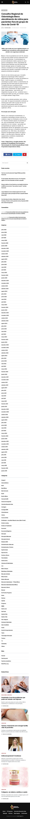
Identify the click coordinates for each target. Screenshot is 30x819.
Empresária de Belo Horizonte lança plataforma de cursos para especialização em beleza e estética (14, 219)
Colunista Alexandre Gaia (7, 504)
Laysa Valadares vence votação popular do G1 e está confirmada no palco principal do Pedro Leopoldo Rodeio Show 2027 (14, 193)
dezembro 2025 (5, 248)
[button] (2, 2)
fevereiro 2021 (4, 403)
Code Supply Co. (20, 816)
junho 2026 (4, 232)
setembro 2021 (4, 385)
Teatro (2, 632)
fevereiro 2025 (4, 275)
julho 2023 (3, 326)
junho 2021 (3, 393)
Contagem (3, 507)
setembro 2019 (4, 449)
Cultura (3, 515)
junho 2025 (4, 264)
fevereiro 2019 (4, 468)
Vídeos (3, 646)
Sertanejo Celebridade (6, 622)
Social (2, 627)
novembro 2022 (5, 347)
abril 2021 (3, 398)
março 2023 (4, 336)
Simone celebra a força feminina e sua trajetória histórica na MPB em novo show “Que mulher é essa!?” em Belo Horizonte (14, 186)
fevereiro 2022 (4, 371)
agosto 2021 (4, 387)
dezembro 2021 (4, 377)
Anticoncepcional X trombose (11, 756)
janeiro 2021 (4, 406)
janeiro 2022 (4, 374)
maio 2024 (3, 299)
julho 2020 (3, 422)
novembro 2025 (5, 251)
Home (4, 811)
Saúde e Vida (4, 10)
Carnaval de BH (4, 499)
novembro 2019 (5, 444)
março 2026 (4, 240)
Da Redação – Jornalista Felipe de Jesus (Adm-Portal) (13, 520)
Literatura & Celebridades (7, 563)
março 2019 (4, 465)
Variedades (4, 643)
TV (2, 641)
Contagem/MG (4, 509)
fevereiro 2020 (4, 436)
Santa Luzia (4, 608)
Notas (2, 595)
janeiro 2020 (4, 438)
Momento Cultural (5, 587)
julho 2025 (3, 261)
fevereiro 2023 (4, 339)
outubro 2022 (4, 350)
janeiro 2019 (4, 470)
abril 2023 (3, 334)
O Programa (10, 811)
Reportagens (17, 813)
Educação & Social (5, 539)
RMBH (2, 606)
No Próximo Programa (6, 592)
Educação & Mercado (6, 536)
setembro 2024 (4, 288)
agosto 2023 (4, 323)
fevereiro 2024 (4, 307)
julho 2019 (3, 454)
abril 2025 (3, 269)
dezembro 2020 (5, 409)
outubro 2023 (4, 318)
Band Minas (4, 488)
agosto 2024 (4, 291)
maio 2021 (3, 395)
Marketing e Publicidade (6, 571)
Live (2, 565)
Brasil (2, 493)
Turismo (3, 638)
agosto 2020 (4, 419)
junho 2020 (4, 425)
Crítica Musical (4, 512)
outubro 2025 (4, 253)
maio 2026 (3, 235)
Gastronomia (4, 560)
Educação (3, 533)
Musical (3, 590)
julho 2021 (3, 390)
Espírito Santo (4, 549)
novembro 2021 (5, 379)
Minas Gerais (4, 576)
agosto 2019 (4, 452)
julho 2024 (3, 294)
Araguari (3, 480)
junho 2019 (3, 457)
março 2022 (4, 369)
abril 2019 (3, 462)
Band (2, 485)
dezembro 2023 (5, 312)
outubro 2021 (4, 382)
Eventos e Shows (5, 555)
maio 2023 (3, 331)
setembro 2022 (4, 352)
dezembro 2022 (5, 344)
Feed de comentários (6, 661)
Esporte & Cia (4, 552)
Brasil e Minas (4, 496)
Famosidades (4, 557)
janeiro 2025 (4, 277)
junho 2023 (4, 328)
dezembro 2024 (5, 280)
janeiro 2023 (4, 342)
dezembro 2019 (4, 441)
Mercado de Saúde (5, 574)
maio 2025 (3, 267)
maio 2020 (3, 428)
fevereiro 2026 (4, 243)
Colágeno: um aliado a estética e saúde (14, 792)
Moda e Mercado (5, 579)
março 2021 (4, 401)
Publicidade (24, 813)
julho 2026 (3, 229)
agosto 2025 (4, 259)
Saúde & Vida (4, 614)
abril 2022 (3, 366)
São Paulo (3, 611)
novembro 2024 (5, 283)
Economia (3, 528)
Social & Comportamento (7, 630)
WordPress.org (4, 663)
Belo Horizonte (4, 490)
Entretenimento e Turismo (7, 547)
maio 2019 (3, 460)
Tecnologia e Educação (6, 635)
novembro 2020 (5, 411)
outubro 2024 (4, 285)
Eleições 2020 (4, 541)
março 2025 (4, 272)
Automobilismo (4, 482)
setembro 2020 (4, 417)
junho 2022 (4, 361)
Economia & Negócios (6, 531)
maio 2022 (3, 363)
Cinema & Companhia (6, 501)
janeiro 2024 (4, 310)
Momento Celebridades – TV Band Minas (10, 582)
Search (27, 163)
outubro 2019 (4, 446)
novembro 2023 (5, 315)
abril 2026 (3, 237)
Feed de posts (4, 658)
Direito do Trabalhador (6, 525)
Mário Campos (4, 568)
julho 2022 (3, 358)
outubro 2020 (4, 414)
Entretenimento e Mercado (7, 544)
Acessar (3, 655)
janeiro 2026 (4, 245)
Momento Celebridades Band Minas (9, 584)
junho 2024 (4, 296)
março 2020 (4, 433)
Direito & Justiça (5, 523)
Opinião (3, 600)
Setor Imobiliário (5, 624)
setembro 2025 (4, 256)
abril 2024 (3, 302)
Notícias (3, 598)
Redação (5, 813)
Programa (3, 603)
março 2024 (4, 304)
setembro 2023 (4, 320)
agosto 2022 (4, 355)
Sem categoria (4, 619)
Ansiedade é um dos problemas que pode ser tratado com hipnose (13, 698)
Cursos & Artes (4, 517)
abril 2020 (3, 430)
